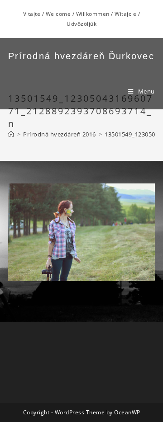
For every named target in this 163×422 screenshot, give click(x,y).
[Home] (11, 134)
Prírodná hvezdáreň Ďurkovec (81, 56)
